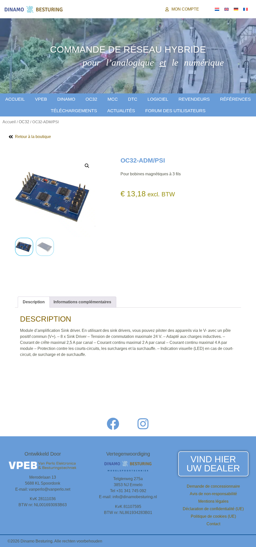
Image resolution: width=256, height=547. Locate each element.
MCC (113, 99)
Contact (213, 524)
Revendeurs (194, 99)
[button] (87, 165)
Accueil (15, 99)
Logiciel (158, 99)
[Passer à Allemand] (236, 9)
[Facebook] (113, 423)
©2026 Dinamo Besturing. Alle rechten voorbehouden (55, 541)
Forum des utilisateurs (175, 110)
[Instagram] (143, 423)
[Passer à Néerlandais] (217, 9)
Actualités (121, 110)
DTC (132, 99)
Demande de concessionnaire (213, 486)
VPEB (41, 99)
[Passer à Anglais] (226, 9)
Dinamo (66, 99)
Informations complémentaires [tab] (82, 302)
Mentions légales (213, 501)
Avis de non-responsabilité (213, 494)
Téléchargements (74, 110)
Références (235, 99)
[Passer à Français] (245, 9)
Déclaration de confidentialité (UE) (213, 509)
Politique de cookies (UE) (213, 516)
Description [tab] (34, 302)
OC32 (91, 99)
